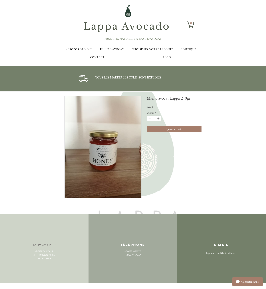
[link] (191, 24)
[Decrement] (149, 118)
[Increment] (159, 118)
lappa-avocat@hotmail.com (221, 253)
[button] (44, 265)
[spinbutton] (154, 118)
